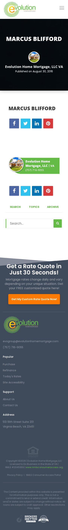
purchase (9, 364)
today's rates (12, 376)
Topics (34, 207)
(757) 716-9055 (35, 170)
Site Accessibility (14, 382)
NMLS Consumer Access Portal (43, 475)
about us (9, 399)
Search (15, 207)
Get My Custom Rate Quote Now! (34, 299)
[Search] (57, 223)
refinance (9, 370)
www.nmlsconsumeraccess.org (44, 467)
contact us (10, 405)
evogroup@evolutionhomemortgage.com (31, 341)
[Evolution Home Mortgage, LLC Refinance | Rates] (21, 325)
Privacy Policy (15, 475)
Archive (53, 207)
